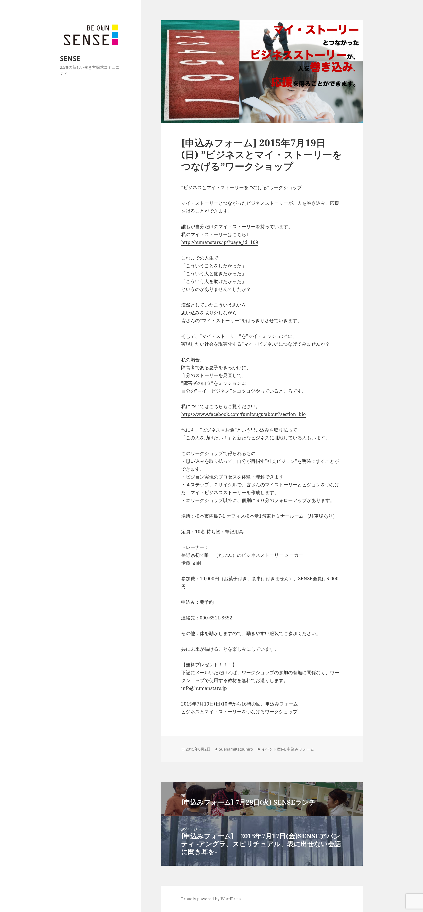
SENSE (70, 58)
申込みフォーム (300, 749)
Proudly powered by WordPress (211, 898)
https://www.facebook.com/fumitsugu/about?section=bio (243, 414)
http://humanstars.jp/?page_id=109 (219, 242)
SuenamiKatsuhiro (236, 749)
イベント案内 (273, 749)
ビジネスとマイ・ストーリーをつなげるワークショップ (239, 711)
